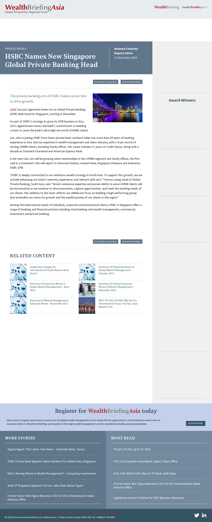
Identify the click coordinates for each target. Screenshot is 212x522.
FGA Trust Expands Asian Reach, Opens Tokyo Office (145, 461)
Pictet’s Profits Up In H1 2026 (131, 449)
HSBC (13, 109)
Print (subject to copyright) (106, 82)
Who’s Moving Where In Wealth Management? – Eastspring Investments (51, 473)
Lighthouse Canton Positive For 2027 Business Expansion (148, 498)
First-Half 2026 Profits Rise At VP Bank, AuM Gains (144, 473)
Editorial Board (53, 513)
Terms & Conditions (77, 513)
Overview (10, 513)
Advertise (36, 513)
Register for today (106, 411)
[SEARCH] (205, 9)
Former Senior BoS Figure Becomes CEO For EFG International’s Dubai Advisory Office (50, 497)
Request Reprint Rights (131, 82)
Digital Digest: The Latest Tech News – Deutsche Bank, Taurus (46, 449)
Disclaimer (116, 513)
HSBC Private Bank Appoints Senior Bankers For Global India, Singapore (51, 461)
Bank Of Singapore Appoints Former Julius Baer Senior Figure (45, 485)
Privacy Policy (99, 513)
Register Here (195, 423)
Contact (23, 513)
